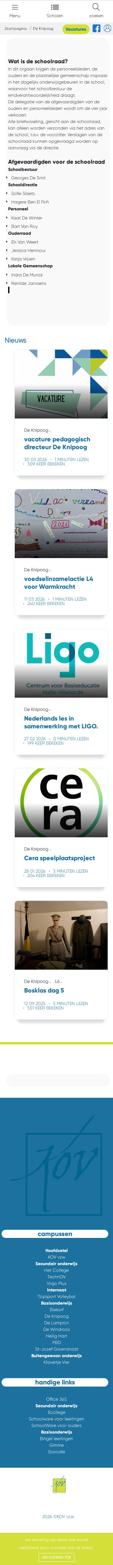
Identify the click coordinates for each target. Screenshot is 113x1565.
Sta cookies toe (56, 1557)
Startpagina (16, 28)
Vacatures (76, 29)
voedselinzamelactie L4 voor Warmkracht (58, 582)
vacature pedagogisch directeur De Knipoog (57, 443)
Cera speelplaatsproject (59, 858)
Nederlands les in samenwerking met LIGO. (61, 722)
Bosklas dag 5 (44, 990)
